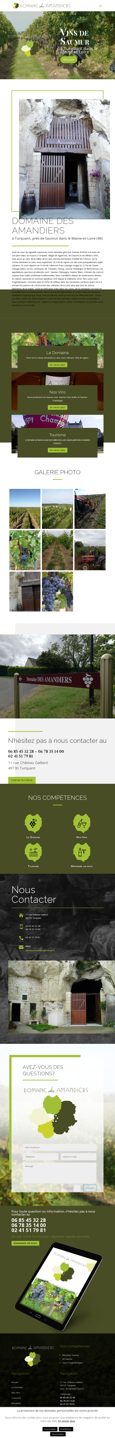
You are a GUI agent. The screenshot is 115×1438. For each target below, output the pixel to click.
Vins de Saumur (74, 36)
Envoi (89, 1188)
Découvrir (68, 59)
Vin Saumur (67, 1358)
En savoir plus (57, 364)
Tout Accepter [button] (50, 1429)
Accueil (15, 1382)
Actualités (16, 1403)
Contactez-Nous (21, 780)
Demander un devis (82, 866)
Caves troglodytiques (72, 1362)
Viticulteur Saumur (70, 1355)
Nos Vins (81, 837)
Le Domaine (33, 837)
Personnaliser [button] (58, 1434)
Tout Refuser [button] (66, 1429)
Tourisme (33, 866)
